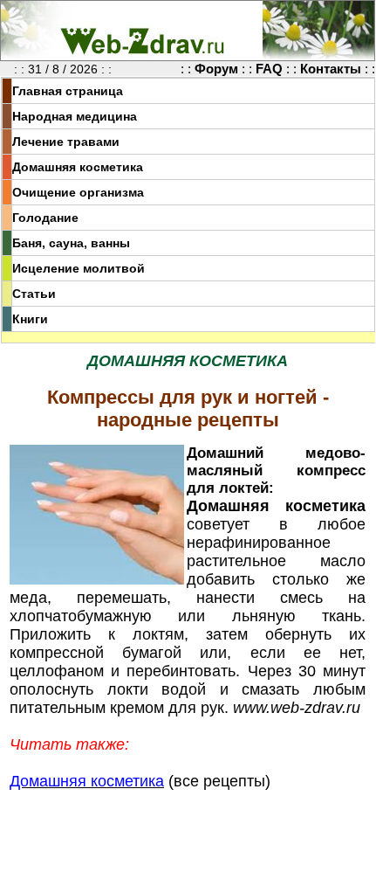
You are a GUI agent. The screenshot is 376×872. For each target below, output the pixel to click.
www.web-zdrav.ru (296, 707)
